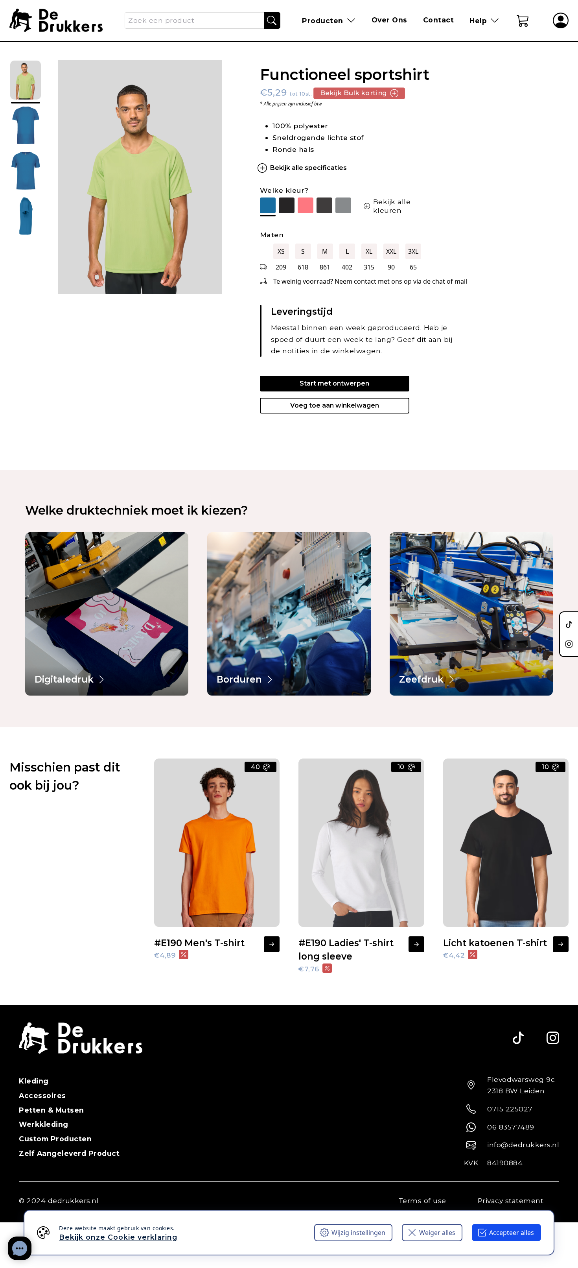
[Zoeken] (272, 20)
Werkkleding (43, 1124)
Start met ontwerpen (334, 383)
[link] (106, 614)
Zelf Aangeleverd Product (69, 1153)
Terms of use (422, 1200)
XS (281, 251)
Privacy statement (511, 1200)
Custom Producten (55, 1139)
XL (369, 251)
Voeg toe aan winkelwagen (334, 405)
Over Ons (389, 20)
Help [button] (478, 21)
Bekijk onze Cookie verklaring (118, 1237)
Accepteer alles (511, 1232)
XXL (391, 251)
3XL (413, 251)
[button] (523, 20)
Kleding (34, 1081)
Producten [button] (322, 21)
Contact (438, 20)
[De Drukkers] (56, 20)
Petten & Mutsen (51, 1110)
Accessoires (42, 1095)
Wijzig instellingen (358, 1232)
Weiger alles (437, 1232)
